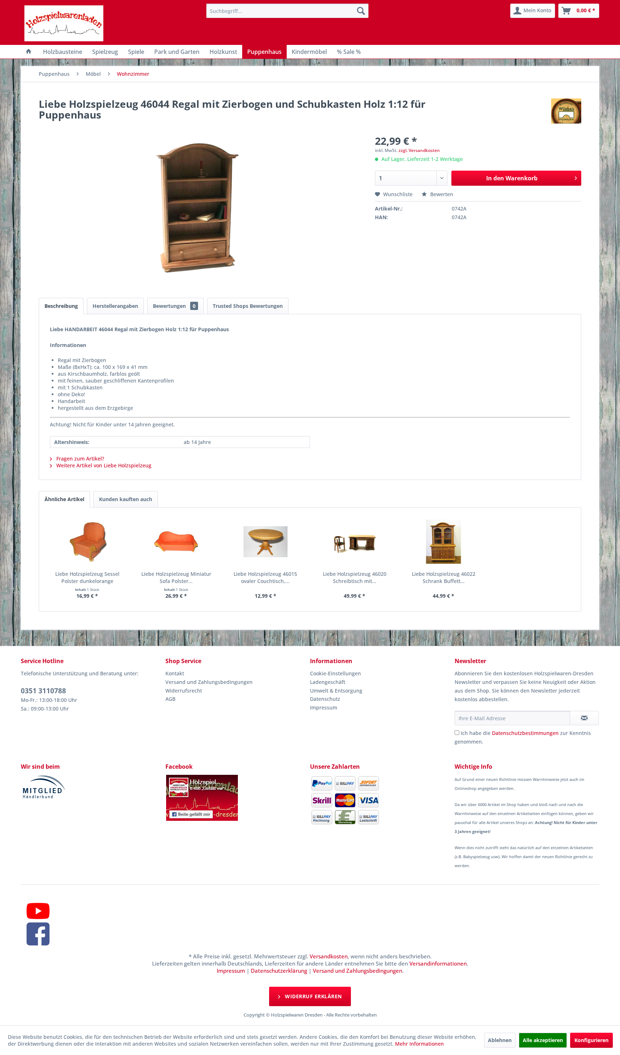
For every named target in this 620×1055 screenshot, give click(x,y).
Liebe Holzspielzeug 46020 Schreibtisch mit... (354, 577)
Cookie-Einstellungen (335, 673)
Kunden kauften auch (125, 499)
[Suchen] (360, 11)
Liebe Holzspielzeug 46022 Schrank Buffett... (443, 577)
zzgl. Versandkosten (419, 150)
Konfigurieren (591, 1040)
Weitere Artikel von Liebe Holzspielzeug (103, 465)
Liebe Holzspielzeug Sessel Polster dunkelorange (87, 577)
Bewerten (441, 194)
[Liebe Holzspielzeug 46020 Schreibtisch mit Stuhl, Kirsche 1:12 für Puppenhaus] (354, 542)
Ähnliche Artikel (64, 499)
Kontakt (174, 673)
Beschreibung (61, 305)
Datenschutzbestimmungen (525, 733)
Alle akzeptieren (543, 1040)
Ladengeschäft (327, 682)
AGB (170, 698)
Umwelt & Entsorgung (336, 690)
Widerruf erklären (312, 996)
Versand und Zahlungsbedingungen (209, 682)
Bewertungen (174, 305)
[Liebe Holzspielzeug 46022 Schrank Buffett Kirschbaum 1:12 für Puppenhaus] (443, 542)
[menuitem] (287, 11)
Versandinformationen (438, 963)
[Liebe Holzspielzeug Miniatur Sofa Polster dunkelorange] (176, 542)
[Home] (29, 52)
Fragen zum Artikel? (79, 458)
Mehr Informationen (419, 1043)
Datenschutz (325, 698)
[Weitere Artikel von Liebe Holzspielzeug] (566, 111)
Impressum (323, 707)
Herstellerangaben (115, 305)
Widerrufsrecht (183, 690)
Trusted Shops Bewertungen (248, 305)
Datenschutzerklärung (279, 970)
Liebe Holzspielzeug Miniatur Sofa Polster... (176, 577)
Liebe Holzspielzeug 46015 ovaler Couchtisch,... (265, 577)
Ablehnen (500, 1040)
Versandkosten (329, 956)
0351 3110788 (43, 690)
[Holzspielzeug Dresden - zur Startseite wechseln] (63, 23)
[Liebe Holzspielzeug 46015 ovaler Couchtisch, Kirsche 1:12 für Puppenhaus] (265, 542)
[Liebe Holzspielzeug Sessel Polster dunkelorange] (87, 542)
